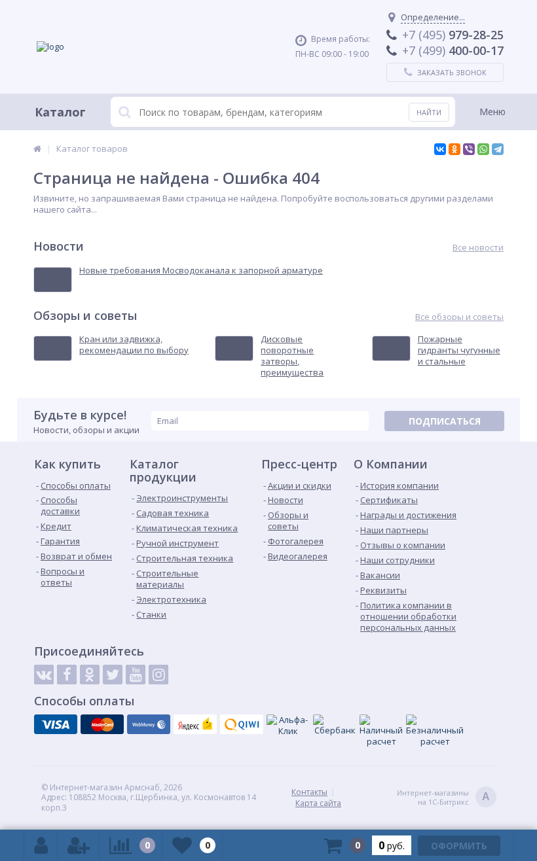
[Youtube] (135, 674)
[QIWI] (241, 724)
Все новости (478, 247)
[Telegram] (498, 149)
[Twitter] (112, 674)
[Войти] (41, 845)
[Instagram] (158, 674)
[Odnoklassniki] (90, 674)
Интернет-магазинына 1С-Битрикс (443, 797)
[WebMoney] (148, 724)
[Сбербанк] (334, 725)
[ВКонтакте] (440, 149)
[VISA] (55, 724)
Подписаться (445, 421)
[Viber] (469, 149)
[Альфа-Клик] (288, 725)
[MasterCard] (102, 724)
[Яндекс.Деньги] (195, 724)
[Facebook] (67, 674)
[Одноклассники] (454, 149)
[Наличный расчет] (381, 730)
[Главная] (37, 148)
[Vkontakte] (44, 674)
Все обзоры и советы (459, 317)
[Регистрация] (79, 845)
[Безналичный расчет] (435, 730)
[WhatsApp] (483, 149)
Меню (492, 111)
